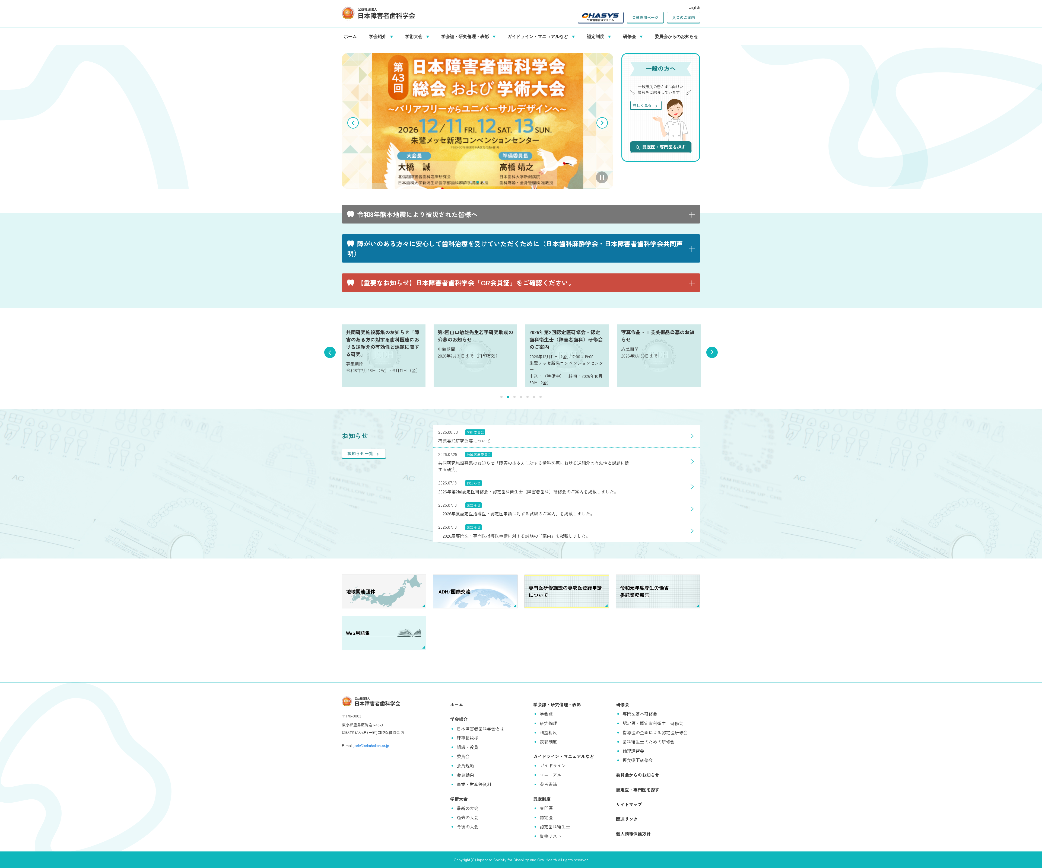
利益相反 (548, 732)
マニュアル (550, 774)
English (694, 7)
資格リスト (550, 836)
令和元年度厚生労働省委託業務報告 (644, 591)
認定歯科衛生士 (555, 826)
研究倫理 (548, 723)
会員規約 (465, 765)
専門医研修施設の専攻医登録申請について (565, 591)
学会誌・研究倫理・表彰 (466, 36)
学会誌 (546, 713)
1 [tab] (471, 182)
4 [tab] (521, 397)
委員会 (463, 756)
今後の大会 (467, 826)
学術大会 (415, 36)
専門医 (546, 808)
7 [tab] (540, 397)
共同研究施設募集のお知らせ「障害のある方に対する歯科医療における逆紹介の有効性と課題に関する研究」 (382, 343)
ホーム (350, 36)
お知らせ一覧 (360, 453)
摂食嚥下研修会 (637, 760)
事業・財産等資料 (474, 784)
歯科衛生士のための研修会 (648, 741)
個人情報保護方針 (633, 833)
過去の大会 (467, 817)
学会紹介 (379, 36)
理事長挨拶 (467, 738)
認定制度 (596, 36)
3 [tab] (484, 182)
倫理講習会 (633, 751)
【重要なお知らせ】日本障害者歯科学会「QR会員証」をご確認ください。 (466, 282)
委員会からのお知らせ (676, 36)
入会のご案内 (683, 17)
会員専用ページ (645, 17)
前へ (353, 123)
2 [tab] (477, 182)
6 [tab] (534, 397)
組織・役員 (467, 747)
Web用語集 (358, 632)
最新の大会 (467, 808)
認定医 (546, 817)
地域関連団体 (360, 591)
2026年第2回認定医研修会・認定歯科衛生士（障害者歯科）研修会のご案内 (566, 339)
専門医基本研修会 (639, 713)
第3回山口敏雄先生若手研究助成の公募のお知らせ (475, 335)
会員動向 (465, 774)
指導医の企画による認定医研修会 (655, 732)
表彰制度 (548, 741)
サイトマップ (629, 804)
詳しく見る (642, 105)
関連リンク (627, 819)
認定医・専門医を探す (664, 146)
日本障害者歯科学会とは (480, 728)
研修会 (630, 36)
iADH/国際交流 (454, 591)
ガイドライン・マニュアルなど (538, 36)
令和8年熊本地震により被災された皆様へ (417, 214)
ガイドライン (553, 765)
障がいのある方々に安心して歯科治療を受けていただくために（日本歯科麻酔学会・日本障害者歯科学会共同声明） (515, 248)
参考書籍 (548, 784)
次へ (602, 123)
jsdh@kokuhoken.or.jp (371, 745)
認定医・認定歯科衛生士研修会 (652, 723)
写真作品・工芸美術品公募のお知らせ (657, 335)
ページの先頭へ (1030, 856)
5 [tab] (527, 397)
